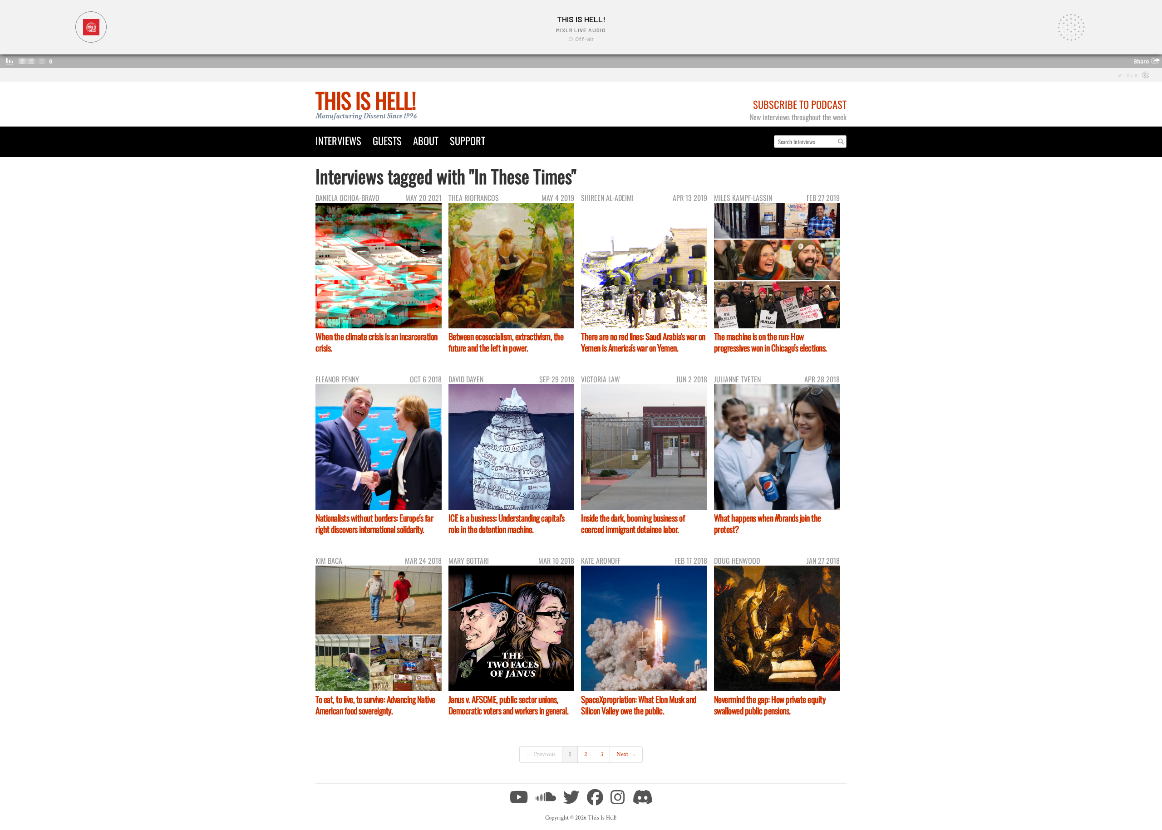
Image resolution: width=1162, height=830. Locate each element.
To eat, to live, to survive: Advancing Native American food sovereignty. (375, 705)
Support (467, 140)
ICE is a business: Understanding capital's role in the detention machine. (506, 523)
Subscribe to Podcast (800, 104)
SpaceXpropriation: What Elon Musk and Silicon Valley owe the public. (638, 705)
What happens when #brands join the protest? (767, 523)
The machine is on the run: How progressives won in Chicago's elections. (770, 342)
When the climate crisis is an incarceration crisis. (376, 342)
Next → (626, 754)
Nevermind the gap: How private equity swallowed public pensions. (770, 705)
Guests (387, 140)
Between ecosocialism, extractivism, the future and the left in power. (506, 342)
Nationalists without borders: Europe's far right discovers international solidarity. (374, 523)
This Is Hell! (365, 100)
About (425, 140)
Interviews (338, 140)
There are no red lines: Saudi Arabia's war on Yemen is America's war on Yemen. (643, 342)
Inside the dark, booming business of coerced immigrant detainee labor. (633, 523)
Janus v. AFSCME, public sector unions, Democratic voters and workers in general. (508, 705)
